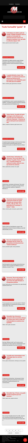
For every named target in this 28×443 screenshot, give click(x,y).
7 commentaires (6, 375)
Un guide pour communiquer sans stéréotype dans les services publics (16, 357)
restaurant (19, 83)
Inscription (11, 4)
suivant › (10, 433)
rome (9, 398)
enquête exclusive (14, 398)
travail (14, 246)
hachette (14, 42)
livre (15, 166)
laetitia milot (8, 284)
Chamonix (12, 124)
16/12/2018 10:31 (4, 279)
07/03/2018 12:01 (4, 317)
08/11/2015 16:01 (4, 357)
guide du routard (9, 42)
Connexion (17, 4)
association (13, 324)
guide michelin (19, 209)
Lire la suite (21, 67)
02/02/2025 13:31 (4, 158)
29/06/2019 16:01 (4, 241)
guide (17, 42)
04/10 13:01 (4, 34)
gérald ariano (8, 166)
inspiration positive (6, 285)
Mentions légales (5, 438)
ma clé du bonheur (14, 284)
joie (11, 285)
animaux (12, 166)
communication (11, 360)
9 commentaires (6, 223)
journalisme (17, 246)
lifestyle (24, 284)
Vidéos (3, 42)
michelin (7, 83)
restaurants (14, 209)
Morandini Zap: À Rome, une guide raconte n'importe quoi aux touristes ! (16, 394)
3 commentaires (6, 339)
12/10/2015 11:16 (4, 394)
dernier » (17, 433)
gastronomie (14, 83)
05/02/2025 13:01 (4, 115)
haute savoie (19, 124)
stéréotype (17, 360)
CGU (17, 440)
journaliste (8, 246)
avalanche (8, 124)
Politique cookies (13, 438)
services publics (22, 360)
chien (7, 324)
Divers (3, 246)
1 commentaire (6, 181)
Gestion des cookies (5, 439)
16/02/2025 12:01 (4, 76)
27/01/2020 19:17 (4, 200)
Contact (3, 441)
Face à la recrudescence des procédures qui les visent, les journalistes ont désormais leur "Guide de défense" (15, 242)
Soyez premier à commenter (8, 57)
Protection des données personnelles (8, 440)
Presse (3, 284)
